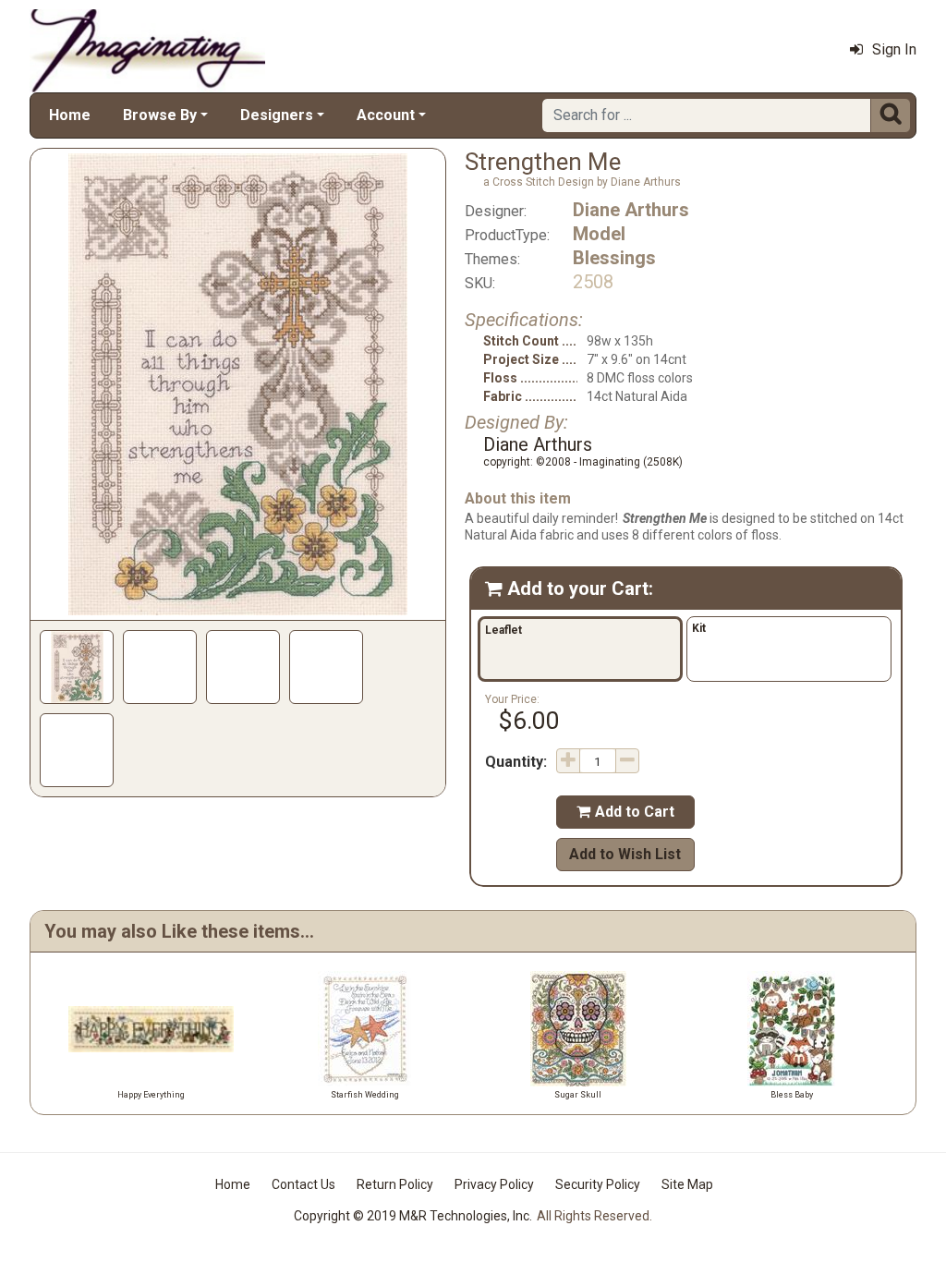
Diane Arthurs (631, 210)
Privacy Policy (494, 1184)
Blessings (614, 258)
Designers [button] (276, 115)
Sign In (894, 49)
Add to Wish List (625, 854)
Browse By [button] (160, 115)
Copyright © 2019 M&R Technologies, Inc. (413, 1215)
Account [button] (386, 115)
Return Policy (395, 1184)
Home (70, 115)
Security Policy (597, 1184)
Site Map (687, 1184)
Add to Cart (625, 811)
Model (599, 234)
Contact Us (303, 1184)
